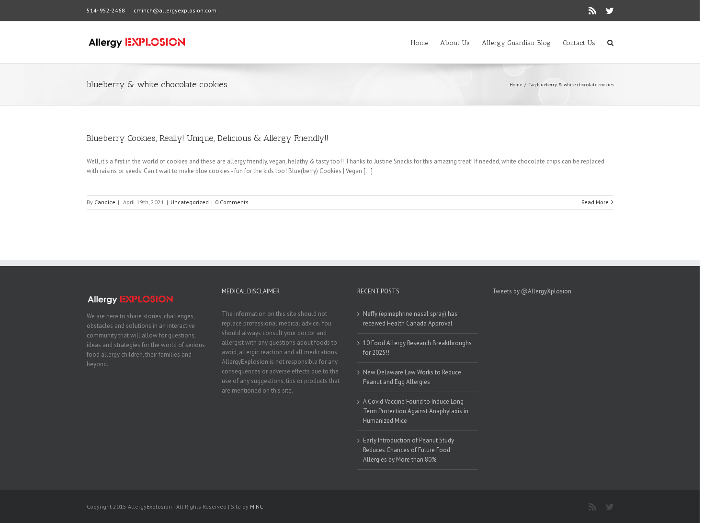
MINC (256, 506)
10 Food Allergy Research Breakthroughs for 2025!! (417, 348)
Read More (595, 202)
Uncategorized (189, 202)
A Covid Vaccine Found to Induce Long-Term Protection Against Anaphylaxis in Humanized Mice (415, 411)
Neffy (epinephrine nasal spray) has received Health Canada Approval (410, 318)
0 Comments (232, 202)
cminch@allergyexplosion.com (175, 10)
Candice (104, 202)
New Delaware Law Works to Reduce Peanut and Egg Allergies (412, 377)
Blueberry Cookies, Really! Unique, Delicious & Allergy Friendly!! (208, 138)
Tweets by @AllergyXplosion (531, 291)
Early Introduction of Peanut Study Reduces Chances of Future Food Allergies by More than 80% (408, 450)
